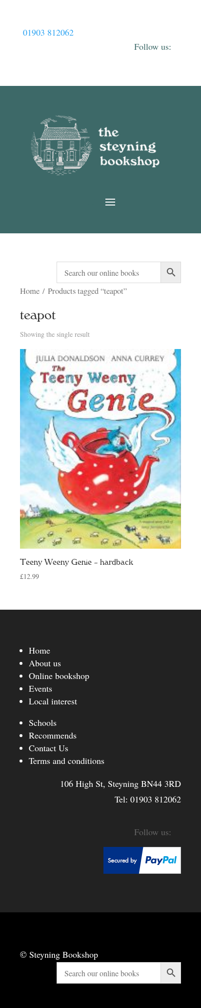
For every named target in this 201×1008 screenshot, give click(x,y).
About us (45, 663)
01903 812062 (48, 32)
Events (40, 688)
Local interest (53, 701)
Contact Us (48, 748)
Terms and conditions (66, 760)
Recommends (53, 735)
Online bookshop (59, 675)
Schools (43, 722)
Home (30, 291)
